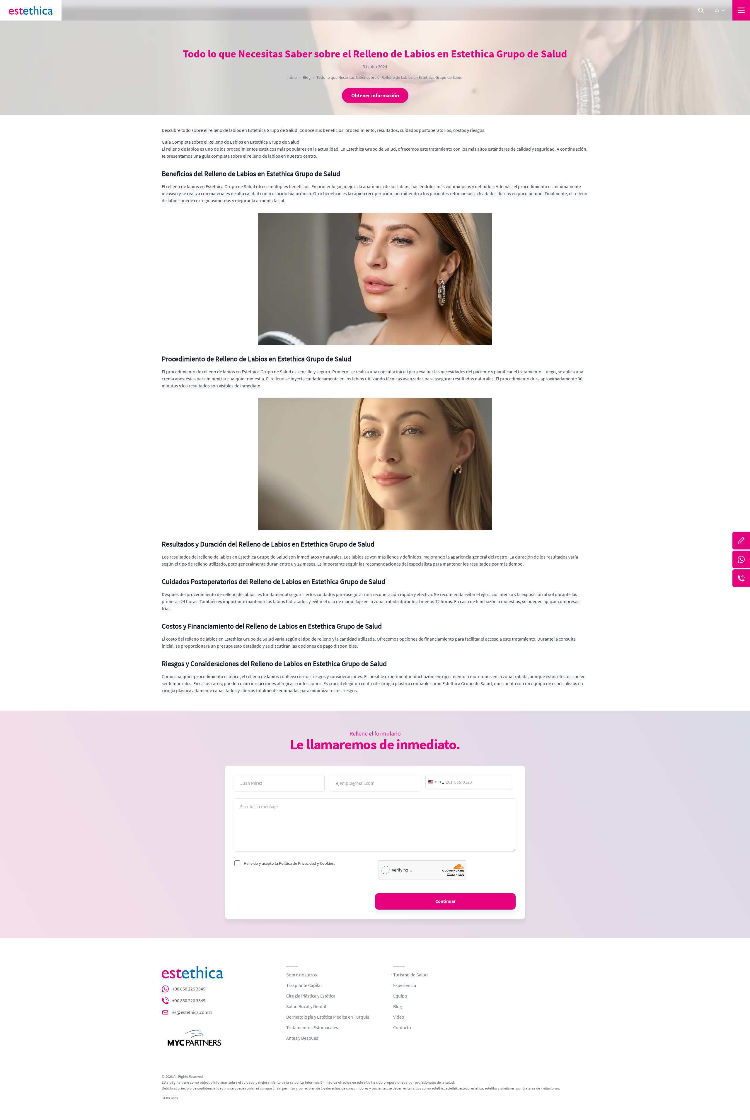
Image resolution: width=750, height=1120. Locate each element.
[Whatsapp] (741, 559)
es (717, 10)
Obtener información (375, 95)
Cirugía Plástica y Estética (310, 996)
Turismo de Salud (410, 975)
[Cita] (741, 540)
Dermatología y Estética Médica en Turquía (327, 1017)
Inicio (292, 77)
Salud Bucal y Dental (306, 1006)
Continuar (445, 901)
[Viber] (741, 578)
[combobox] (435, 782)
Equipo (400, 996)
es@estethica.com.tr (192, 1012)
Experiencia (404, 985)
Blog (307, 77)
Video (398, 1017)
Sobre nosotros (301, 975)
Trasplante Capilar (304, 985)
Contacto (402, 1027)
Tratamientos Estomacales (312, 1027)
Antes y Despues (302, 1038)
